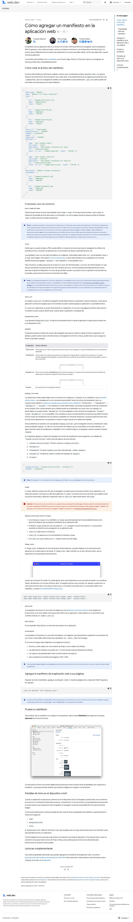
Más (71, 2)
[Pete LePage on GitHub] (61, 42)
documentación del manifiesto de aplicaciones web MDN (45, 858)
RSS (110, 909)
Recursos (30, 2)
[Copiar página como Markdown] (64, 31)
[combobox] (92, 2)
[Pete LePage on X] (58, 42)
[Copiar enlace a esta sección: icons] (31, 244)
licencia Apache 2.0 (42, 880)
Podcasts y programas (93, 907)
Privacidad (15, 918)
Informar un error (69, 898)
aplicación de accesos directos (78, 610)
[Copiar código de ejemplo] (111, 88)
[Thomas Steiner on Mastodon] (86, 42)
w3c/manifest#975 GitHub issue (51, 589)
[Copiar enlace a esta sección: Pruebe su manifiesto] (48, 709)
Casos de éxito (91, 904)
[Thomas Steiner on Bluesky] (88, 42)
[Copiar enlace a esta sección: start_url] (34, 297)
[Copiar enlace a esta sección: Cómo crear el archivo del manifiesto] (65, 68)
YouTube (112, 901)
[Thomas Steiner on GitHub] (80, 42)
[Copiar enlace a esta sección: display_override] (40, 393)
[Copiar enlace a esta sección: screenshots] (36, 631)
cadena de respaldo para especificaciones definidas (61, 403)
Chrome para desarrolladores (96, 898)
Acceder (128, 2)
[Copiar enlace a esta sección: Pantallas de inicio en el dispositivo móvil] (68, 793)
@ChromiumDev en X (116, 898)
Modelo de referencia (58, 2)
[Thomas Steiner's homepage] (91, 42)
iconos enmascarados (57, 258)
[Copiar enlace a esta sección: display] (32, 329)
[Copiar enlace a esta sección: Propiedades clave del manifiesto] (56, 204)
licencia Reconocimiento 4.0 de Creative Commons (84, 877)
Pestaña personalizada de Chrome (85, 509)
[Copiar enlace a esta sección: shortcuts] (34, 606)
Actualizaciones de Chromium (96, 901)
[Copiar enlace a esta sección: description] (36, 621)
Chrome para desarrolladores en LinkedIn (119, 905)
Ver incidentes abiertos (71, 901)
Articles (5, 8)
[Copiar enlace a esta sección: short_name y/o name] (41, 208)
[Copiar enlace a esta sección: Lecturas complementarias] (54, 849)
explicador (47, 860)
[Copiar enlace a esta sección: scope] (31, 487)
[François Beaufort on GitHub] (34, 42)
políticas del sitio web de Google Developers (87, 880)
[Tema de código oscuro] (108, 88)
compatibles (52, 59)
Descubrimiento (42, 2)
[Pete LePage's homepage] (67, 42)
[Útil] (103, 19)
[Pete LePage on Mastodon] (64, 42)
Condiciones (6, 918)
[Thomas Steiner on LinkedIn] (83, 42)
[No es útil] (106, 19)
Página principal (29, 20)
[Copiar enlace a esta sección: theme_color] (36, 544)
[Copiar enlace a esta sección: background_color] (40, 316)
